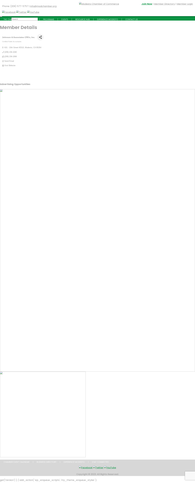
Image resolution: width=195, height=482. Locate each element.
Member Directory (164, 4)
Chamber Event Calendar (16, 462)
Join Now (146, 4)
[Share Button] (40, 37)
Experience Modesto (74, 462)
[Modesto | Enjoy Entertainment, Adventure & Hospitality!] (99, 8)
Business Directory (46, 462)
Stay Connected (100, 462)
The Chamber (10, 19)
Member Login (185, 4)
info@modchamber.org (43, 6)
